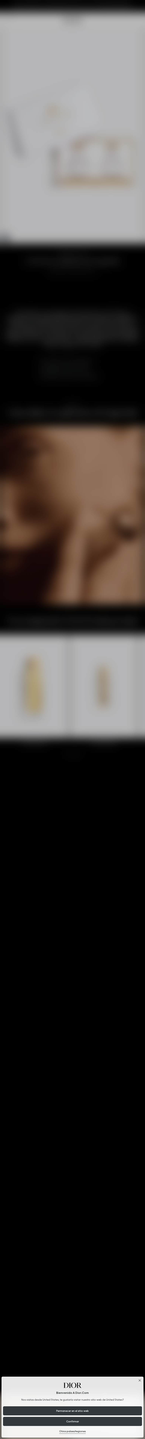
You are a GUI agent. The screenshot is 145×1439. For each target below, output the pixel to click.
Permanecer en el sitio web (72, 1410)
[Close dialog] (139, 1380)
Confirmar (72, 1421)
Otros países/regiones (72, 1431)
